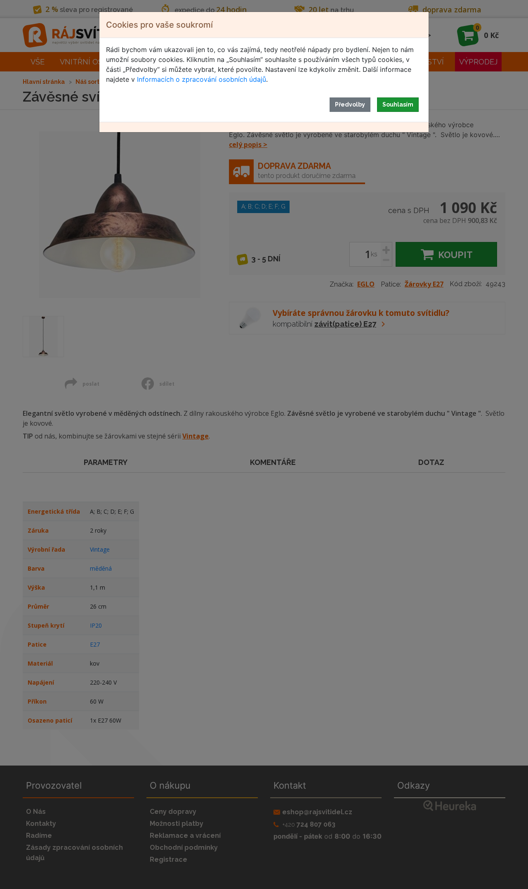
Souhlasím (397, 104)
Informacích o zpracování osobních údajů (201, 79)
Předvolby (350, 104)
